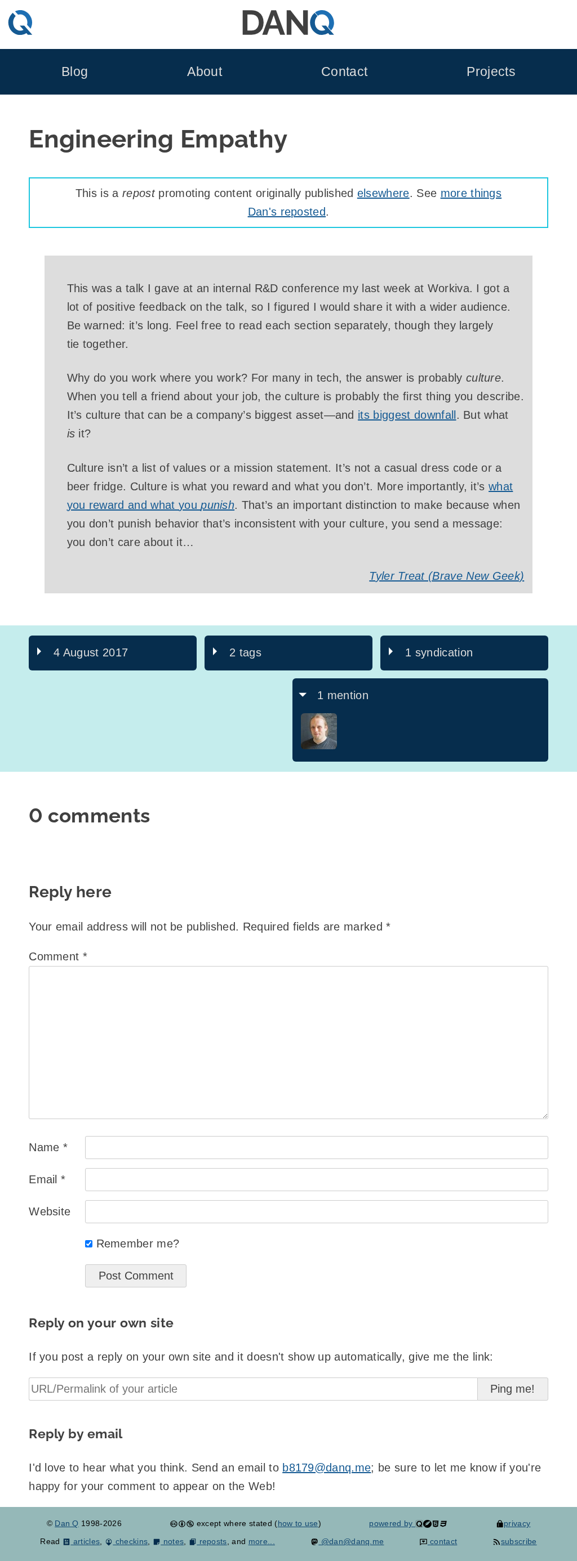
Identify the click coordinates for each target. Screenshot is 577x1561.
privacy (517, 1523)
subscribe (518, 1541)
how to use (298, 1523)
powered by (392, 1523)
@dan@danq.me (351, 1541)
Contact (344, 72)
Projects (491, 72)
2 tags (245, 652)
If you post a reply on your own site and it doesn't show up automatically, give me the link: (261, 1356)
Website (49, 1211)
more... (261, 1541)
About (204, 72)
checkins (130, 1541)
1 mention (343, 695)
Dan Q (67, 1523)
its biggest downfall (407, 415)
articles (85, 1541)
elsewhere (383, 193)
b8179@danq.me (326, 1467)
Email (47, 1179)
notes (172, 1541)
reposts (212, 1541)
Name (48, 1147)
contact (442, 1541)
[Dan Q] (319, 746)
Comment (58, 956)
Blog (74, 72)
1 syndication (439, 652)
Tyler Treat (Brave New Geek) (446, 576)
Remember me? (138, 1243)
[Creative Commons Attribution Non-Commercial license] (182, 1523)
